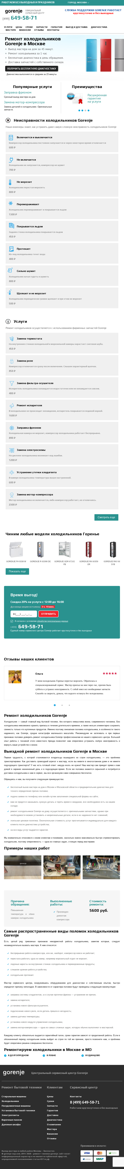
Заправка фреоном (17, 92)
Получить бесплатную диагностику (31, 68)
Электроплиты (10, 1115)
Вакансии (25, 30)
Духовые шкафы (11, 1124)
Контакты (53, 30)
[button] (55, 705)
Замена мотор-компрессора (24, 102)
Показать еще (17, 571)
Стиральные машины (14, 1096)
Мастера (11, 30)
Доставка (52, 1115)
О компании (54, 1124)
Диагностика (99, 27)
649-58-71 (19, 17)
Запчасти (41, 27)
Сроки (29, 27)
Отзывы (39, 30)
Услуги (8, 27)
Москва (82, 2)
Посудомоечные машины (16, 1105)
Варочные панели (12, 1119)
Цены (19, 27)
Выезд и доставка (77, 27)
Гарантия (56, 27)
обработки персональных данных (52, 621)
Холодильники (10, 1101)
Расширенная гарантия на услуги (97, 98)
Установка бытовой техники (18, 1110)
